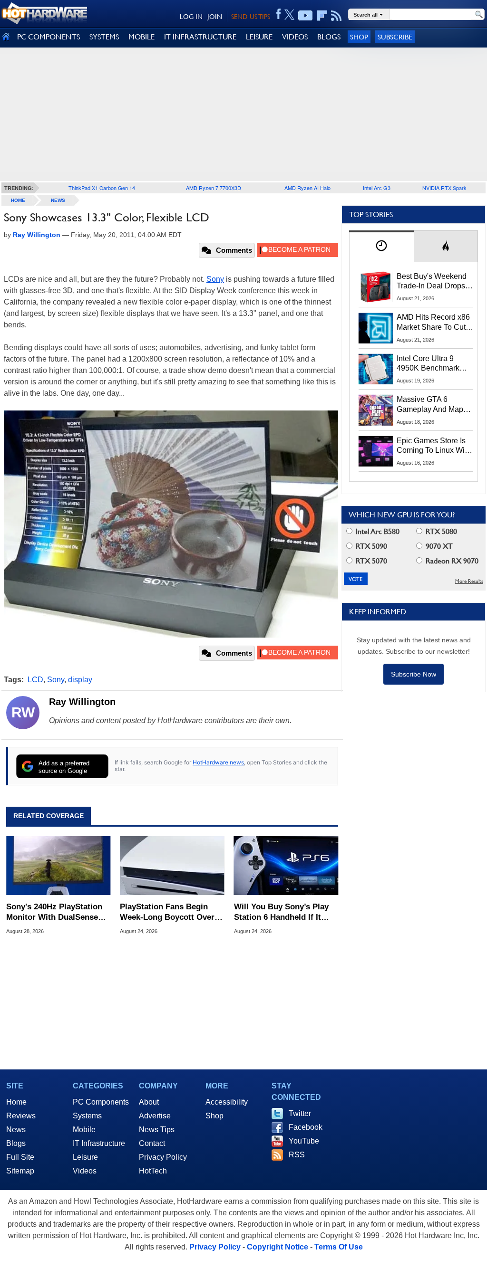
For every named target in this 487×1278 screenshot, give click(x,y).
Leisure (85, 1157)
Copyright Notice (277, 1247)
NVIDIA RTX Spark (444, 187)
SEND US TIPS (250, 16)
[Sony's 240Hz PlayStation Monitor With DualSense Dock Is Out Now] (58, 865)
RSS (297, 1155)
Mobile (84, 1129)
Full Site (20, 1157)
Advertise (155, 1116)
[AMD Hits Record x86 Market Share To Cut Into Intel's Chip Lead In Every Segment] (376, 328)
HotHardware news (218, 762)
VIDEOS (295, 36)
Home (16, 1102)
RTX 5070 (370, 560)
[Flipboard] (322, 16)
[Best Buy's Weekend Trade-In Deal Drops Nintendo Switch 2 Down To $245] (376, 287)
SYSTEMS (104, 36)
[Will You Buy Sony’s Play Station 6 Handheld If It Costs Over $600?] (286, 865)
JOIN (214, 16)
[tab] (381, 246)
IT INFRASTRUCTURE (200, 36)
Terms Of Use (338, 1247)
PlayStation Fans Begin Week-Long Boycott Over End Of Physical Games (167, 912)
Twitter (300, 1113)
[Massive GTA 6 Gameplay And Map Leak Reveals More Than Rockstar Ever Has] (376, 410)
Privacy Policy (163, 1157)
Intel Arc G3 (376, 187)
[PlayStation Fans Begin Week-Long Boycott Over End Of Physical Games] (172, 865)
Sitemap (20, 1171)
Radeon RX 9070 (451, 560)
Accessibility (226, 1102)
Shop (359, 37)
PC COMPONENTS (48, 36)
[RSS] (336, 16)
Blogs (16, 1143)
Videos (85, 1171)
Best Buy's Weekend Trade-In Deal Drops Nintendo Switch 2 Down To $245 (432, 281)
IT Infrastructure (99, 1143)
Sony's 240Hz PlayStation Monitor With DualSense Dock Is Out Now (54, 912)
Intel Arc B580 (376, 531)
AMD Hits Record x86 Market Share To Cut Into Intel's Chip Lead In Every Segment (433, 322)
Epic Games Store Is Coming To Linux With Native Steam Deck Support (434, 446)
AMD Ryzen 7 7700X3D (213, 187)
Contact (152, 1143)
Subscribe (395, 37)
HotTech (153, 1171)
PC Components (101, 1102)
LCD (35, 680)
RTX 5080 (440, 531)
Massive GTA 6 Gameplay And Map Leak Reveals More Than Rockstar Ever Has (430, 404)
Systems (87, 1116)
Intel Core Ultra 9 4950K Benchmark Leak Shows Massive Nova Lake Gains (432, 363)
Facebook (305, 1127)
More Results (469, 581)
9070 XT (438, 546)
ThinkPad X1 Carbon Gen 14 (101, 187)
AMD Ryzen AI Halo (307, 187)
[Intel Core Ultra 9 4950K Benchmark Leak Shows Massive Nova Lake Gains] (376, 369)
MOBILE (141, 36)
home (18, 200)
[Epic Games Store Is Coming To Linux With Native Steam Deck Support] (376, 451)
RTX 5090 (370, 546)
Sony (215, 279)
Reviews (21, 1116)
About (149, 1102)
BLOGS (329, 36)
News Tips (157, 1129)
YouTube (304, 1141)
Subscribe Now (413, 674)
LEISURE (259, 36)
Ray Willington (82, 701)
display (80, 680)
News (58, 200)
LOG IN (191, 16)
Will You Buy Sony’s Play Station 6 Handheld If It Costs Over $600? (281, 912)
